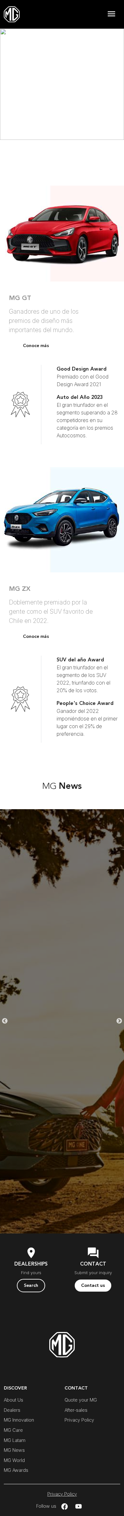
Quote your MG (81, 1400)
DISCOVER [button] (15, 1388)
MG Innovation (19, 1420)
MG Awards (16, 1470)
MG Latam (14, 1440)
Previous (5, 1021)
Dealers (12, 1410)
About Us (13, 1400)
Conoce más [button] (36, 346)
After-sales (76, 1410)
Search (31, 1285)
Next (119, 1021)
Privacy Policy (79, 1420)
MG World (14, 1460)
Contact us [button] (93, 1285)
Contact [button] (76, 1388)
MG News (14, 1450)
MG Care (13, 1430)
